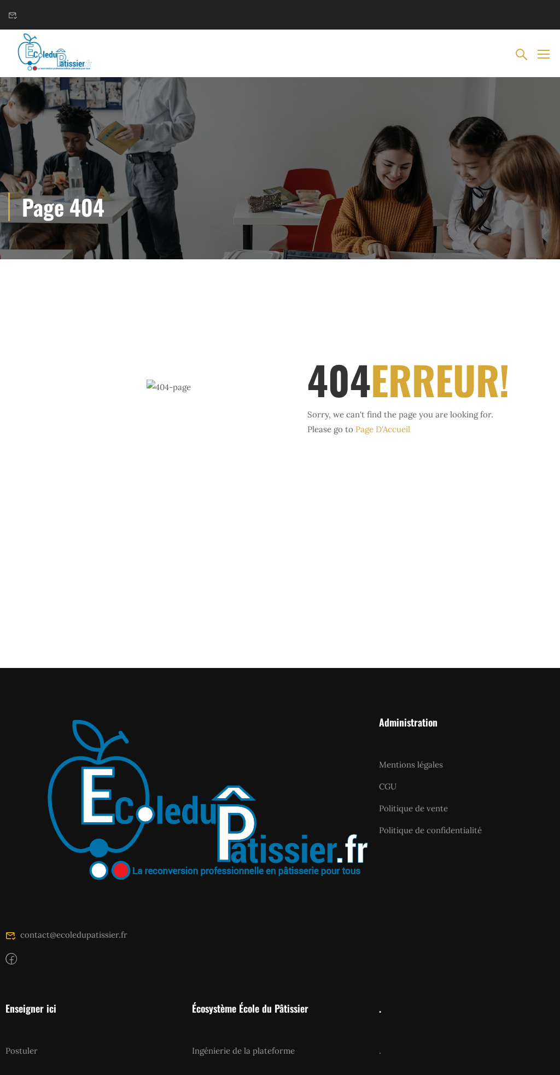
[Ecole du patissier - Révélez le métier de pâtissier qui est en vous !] (50, 53)
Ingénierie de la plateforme (243, 1050)
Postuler (21, 1050)
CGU (387, 786)
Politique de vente (413, 808)
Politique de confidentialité (430, 830)
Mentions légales (411, 764)
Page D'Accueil (382, 429)
